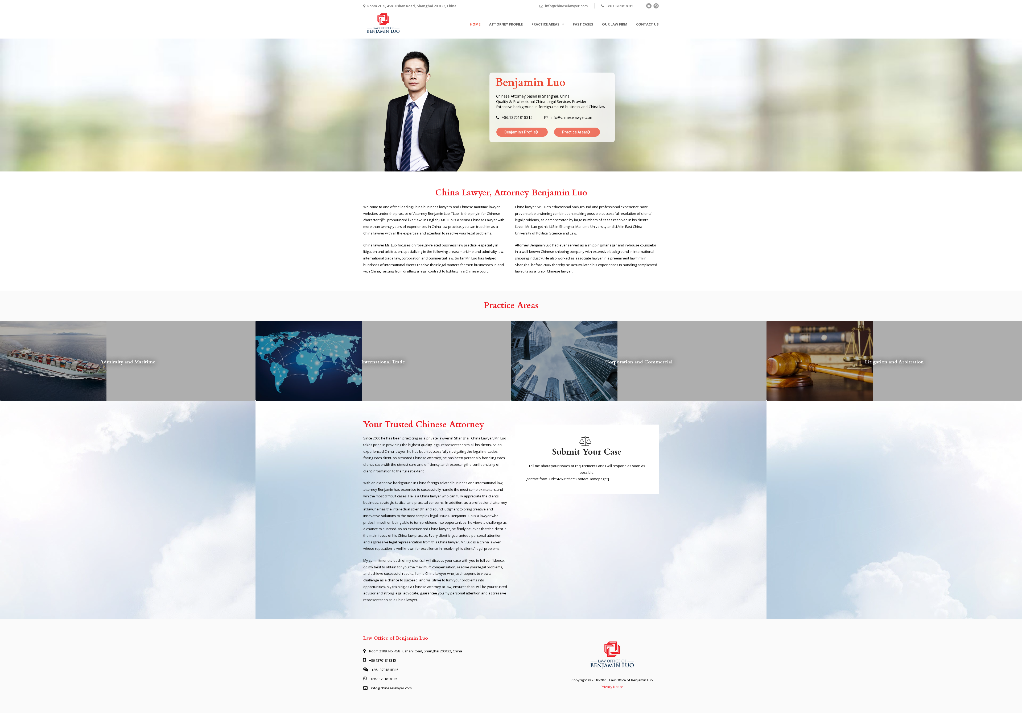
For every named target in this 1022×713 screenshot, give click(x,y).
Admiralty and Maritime (127, 362)
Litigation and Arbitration (894, 362)
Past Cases (583, 24)
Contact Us (647, 24)
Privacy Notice (612, 686)
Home (475, 24)
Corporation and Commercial (639, 362)
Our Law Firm (614, 24)
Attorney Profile (506, 24)
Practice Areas (545, 24)
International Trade (383, 362)
